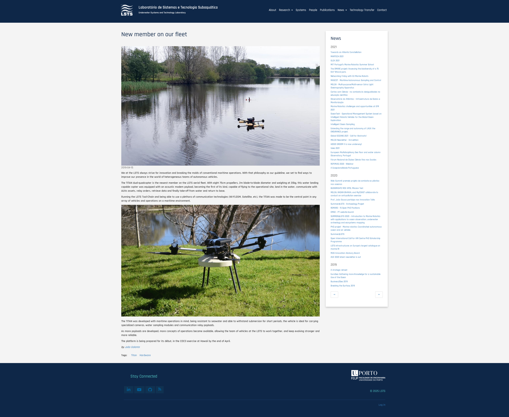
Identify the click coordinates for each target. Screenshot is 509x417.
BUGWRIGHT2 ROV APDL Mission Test (347, 188)
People (313, 10)
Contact (382, 10)
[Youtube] (139, 389)
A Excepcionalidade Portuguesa (345, 167)
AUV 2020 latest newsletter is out (346, 257)
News (341, 10)
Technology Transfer (362, 10)
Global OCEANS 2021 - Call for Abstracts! (349, 135)
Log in (382, 405)
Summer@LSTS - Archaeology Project (347, 203)
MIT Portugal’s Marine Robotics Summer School (352, 64)
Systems (301, 10)
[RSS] (160, 389)
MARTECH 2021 (337, 56)
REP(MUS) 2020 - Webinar (342, 163)
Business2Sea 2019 (339, 281)
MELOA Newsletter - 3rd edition (344, 140)
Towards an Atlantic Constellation (346, 52)
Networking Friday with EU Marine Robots (349, 76)
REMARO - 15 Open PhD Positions (345, 207)
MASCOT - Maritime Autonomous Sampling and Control (356, 80)
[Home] (129, 10)
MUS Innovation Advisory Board (345, 253)
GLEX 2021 (335, 60)
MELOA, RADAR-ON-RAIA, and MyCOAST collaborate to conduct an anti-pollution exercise (354, 194)
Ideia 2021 (335, 148)
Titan (134, 355)
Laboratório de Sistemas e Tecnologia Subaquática (178, 8)
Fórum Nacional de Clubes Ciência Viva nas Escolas (353, 159)
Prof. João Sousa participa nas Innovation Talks (353, 199)
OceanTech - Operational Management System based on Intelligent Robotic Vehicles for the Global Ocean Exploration (356, 117)
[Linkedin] (128, 389)
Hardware (145, 355)
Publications (327, 10)
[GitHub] (150, 389)
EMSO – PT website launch (342, 212)
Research (285, 10)
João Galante (132, 347)
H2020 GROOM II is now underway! (346, 144)
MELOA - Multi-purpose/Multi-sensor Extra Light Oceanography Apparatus (352, 86)
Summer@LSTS (337, 234)
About (272, 10)
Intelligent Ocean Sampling (343, 124)
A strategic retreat (339, 270)
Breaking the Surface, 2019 (343, 285)
